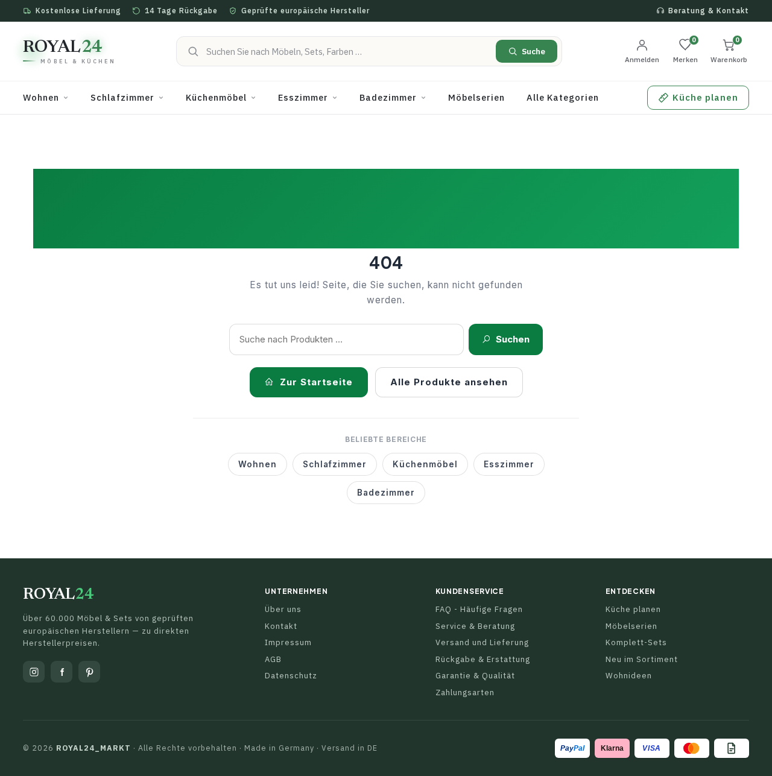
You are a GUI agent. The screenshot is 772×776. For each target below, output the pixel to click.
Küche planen (633, 609)
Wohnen (257, 464)
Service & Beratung (475, 626)
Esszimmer (509, 464)
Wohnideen (629, 675)
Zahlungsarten (465, 692)
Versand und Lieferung (482, 642)
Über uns (283, 609)
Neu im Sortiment (642, 659)
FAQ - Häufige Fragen (479, 609)
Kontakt (281, 626)
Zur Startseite (316, 382)
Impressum (288, 642)
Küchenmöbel (425, 464)
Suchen (513, 339)
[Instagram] (34, 672)
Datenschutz (291, 675)
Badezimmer (386, 492)
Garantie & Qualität (475, 675)
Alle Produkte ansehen (449, 382)
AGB (273, 659)
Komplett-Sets (636, 642)
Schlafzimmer (335, 464)
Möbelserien (631, 626)
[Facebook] (61, 672)
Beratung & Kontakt (708, 10)
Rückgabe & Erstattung (482, 659)
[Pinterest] (89, 672)
